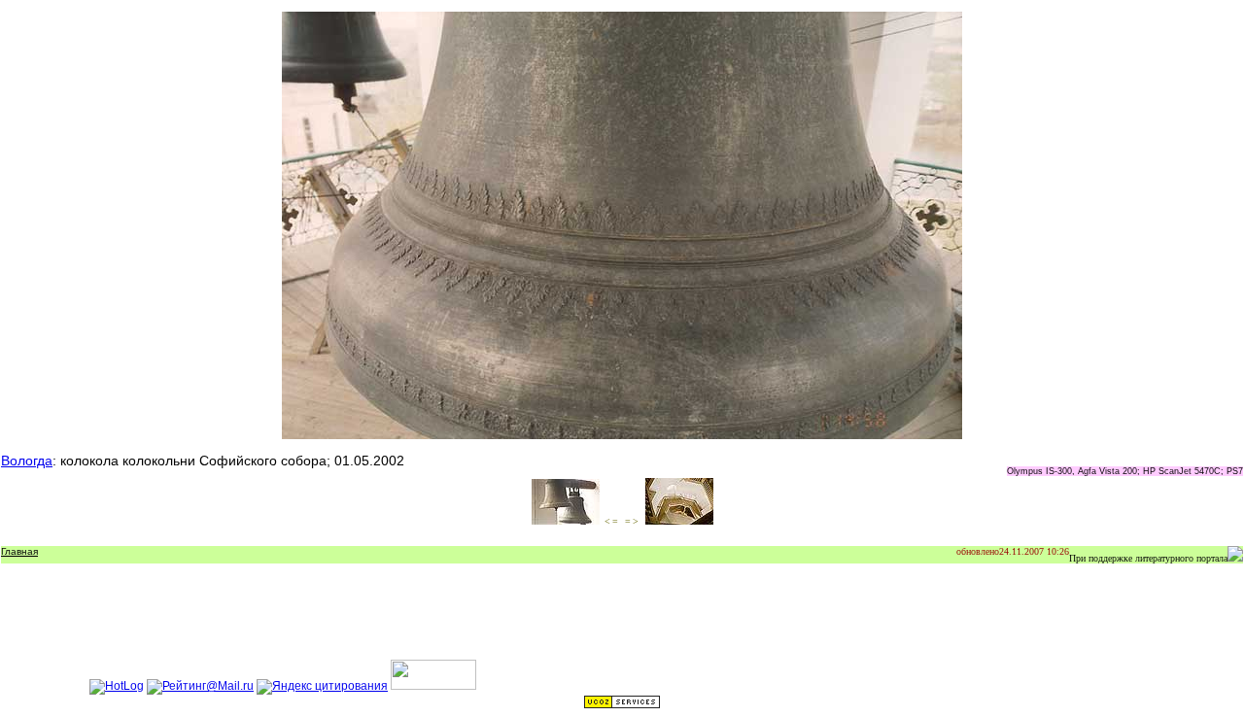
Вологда (26, 460)
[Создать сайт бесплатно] (622, 705)
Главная (19, 551)
